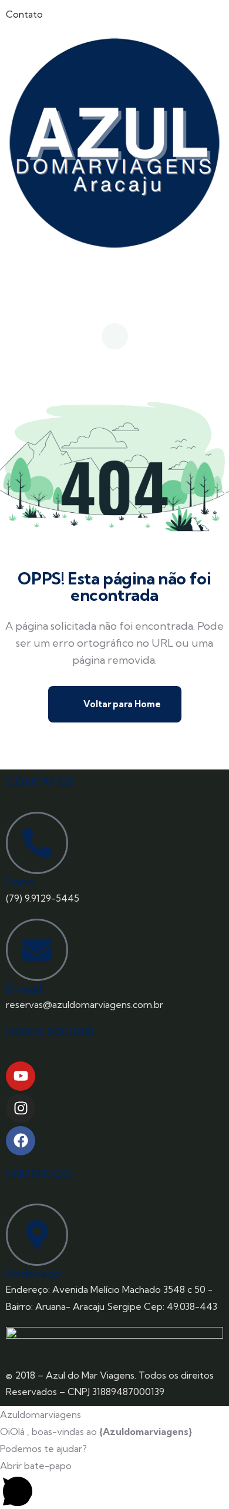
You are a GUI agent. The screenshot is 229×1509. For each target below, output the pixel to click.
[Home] (114, 143)
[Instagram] (20, 1108)
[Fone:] (37, 843)
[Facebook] (20, 1140)
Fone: (21, 881)
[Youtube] (20, 1076)
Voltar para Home (121, 704)
